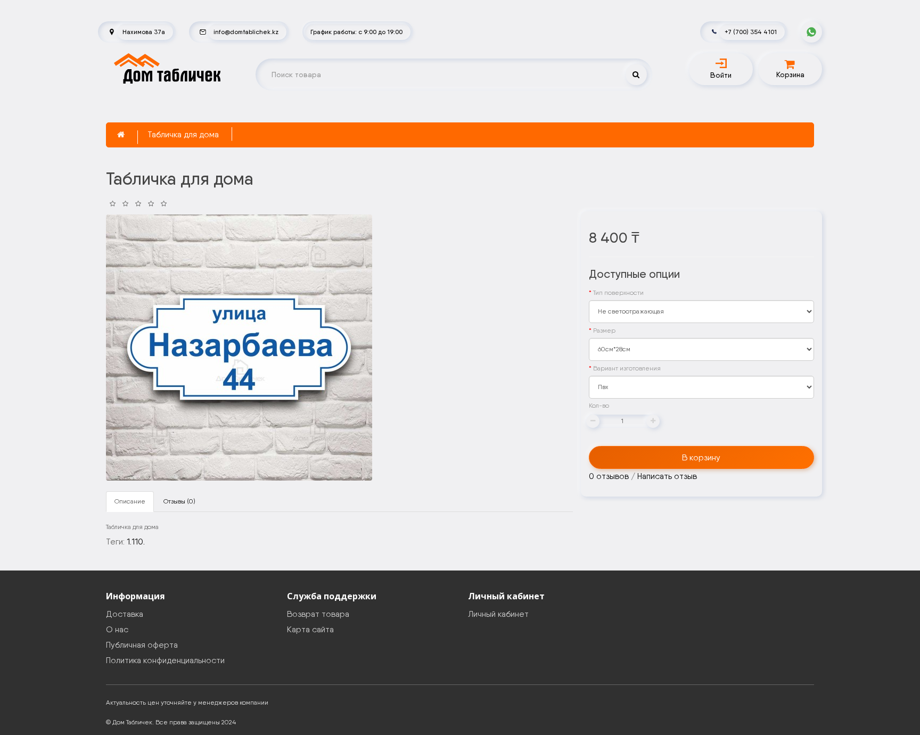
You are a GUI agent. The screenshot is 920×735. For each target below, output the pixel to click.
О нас (117, 629)
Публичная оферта (142, 645)
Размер (604, 330)
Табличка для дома (183, 134)
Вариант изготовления (627, 368)
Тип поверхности (618, 292)
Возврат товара (318, 614)
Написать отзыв (667, 476)
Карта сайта (310, 629)
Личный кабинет (498, 614)
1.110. (136, 541)
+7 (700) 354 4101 (751, 31)
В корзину (701, 457)
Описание (129, 501)
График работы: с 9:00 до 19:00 (356, 31)
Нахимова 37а (143, 31)
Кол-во (599, 405)
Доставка (124, 614)
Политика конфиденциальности (165, 660)
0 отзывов (609, 476)
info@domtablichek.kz (245, 31)
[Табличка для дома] (239, 347)
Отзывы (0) (179, 501)
